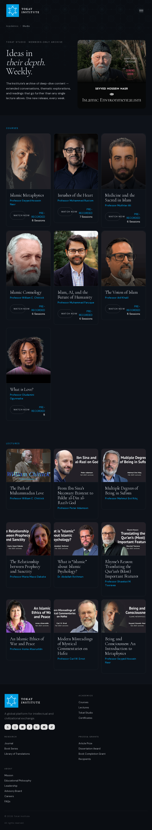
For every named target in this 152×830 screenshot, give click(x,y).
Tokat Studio (86, 712)
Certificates (85, 718)
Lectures (84, 707)
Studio (26, 26)
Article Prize (85, 743)
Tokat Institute (24, 10)
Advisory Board (13, 791)
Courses (83, 702)
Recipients (85, 759)
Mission (8, 775)
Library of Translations (17, 753)
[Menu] (141, 11)
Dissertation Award (89, 748)
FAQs (7, 801)
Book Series (11, 748)
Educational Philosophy (17, 780)
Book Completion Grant (92, 753)
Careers (9, 796)
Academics (12, 26)
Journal (8, 743)
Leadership (10, 785)
